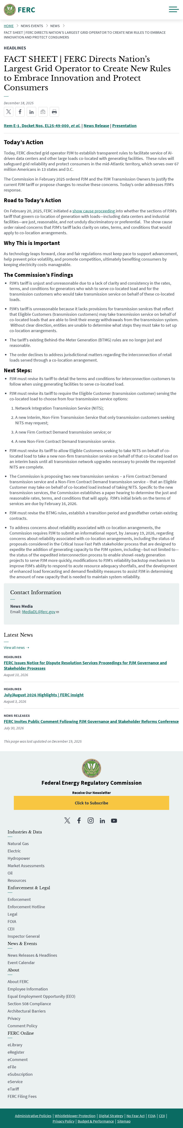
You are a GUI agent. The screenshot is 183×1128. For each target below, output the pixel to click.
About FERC (18, 981)
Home (9, 25)
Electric (14, 851)
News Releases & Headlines (32, 955)
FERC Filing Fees (22, 1096)
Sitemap (124, 1121)
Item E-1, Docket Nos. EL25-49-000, (42, 125)
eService (15, 1081)
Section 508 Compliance (29, 1003)
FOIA (12, 921)
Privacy (14, 1018)
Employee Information (28, 989)
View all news (14, 647)
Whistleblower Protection (75, 1115)
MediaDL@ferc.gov (38, 611)
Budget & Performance (96, 1121)
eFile (12, 1067)
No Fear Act (136, 1115)
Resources (17, 880)
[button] (174, 9)
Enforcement (19, 899)
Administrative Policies (33, 1115)
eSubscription (20, 1074)
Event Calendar (21, 962)
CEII (11, 929)
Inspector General (24, 936)
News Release (96, 125)
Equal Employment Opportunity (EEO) (41, 996)
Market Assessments (26, 865)
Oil (10, 873)
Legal (12, 914)
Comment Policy (22, 1025)
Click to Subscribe (91, 803)
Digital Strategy (111, 1115)
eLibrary (15, 1044)
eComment (18, 1059)
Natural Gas (18, 843)
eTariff (13, 1089)
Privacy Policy (63, 1121)
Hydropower (19, 858)
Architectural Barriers (27, 1011)
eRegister (16, 1052)
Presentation (124, 125)
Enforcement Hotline (26, 906)
